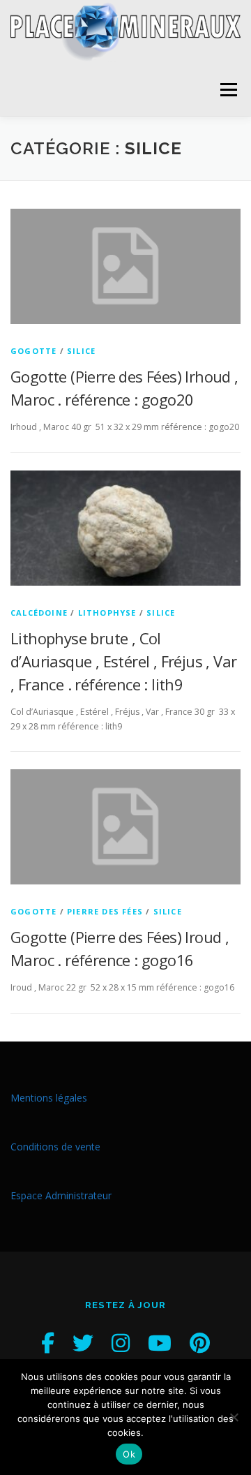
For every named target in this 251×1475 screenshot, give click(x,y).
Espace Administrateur (61, 1195)
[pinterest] (200, 1342)
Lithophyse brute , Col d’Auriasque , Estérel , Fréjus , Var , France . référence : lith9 (123, 661)
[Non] (234, 1417)
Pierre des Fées (105, 911)
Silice (81, 351)
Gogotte (33, 351)
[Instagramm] (121, 1342)
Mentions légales (48, 1097)
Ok (129, 1454)
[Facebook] (47, 1342)
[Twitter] (83, 1342)
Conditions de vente (55, 1146)
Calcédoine (39, 612)
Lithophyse (107, 612)
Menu (227, 90)
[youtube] (160, 1342)
